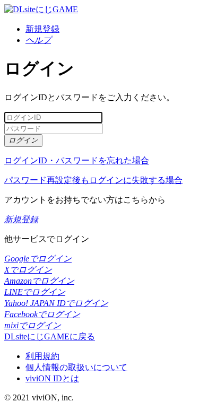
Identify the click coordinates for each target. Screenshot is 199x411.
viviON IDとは (52, 378)
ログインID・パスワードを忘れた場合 (76, 160)
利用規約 (42, 356)
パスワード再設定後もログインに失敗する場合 (93, 180)
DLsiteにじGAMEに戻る (49, 336)
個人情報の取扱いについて (76, 367)
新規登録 (42, 28)
